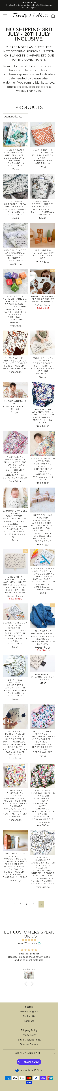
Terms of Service (29, 1044)
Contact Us (29, 1016)
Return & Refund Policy (29, 1040)
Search (29, 1007)
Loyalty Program (29, 1011)
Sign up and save (28, 1053)
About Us (29, 1021)
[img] (29, 940)
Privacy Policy (29, 1035)
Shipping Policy (29, 1030)
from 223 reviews (27, 943)
